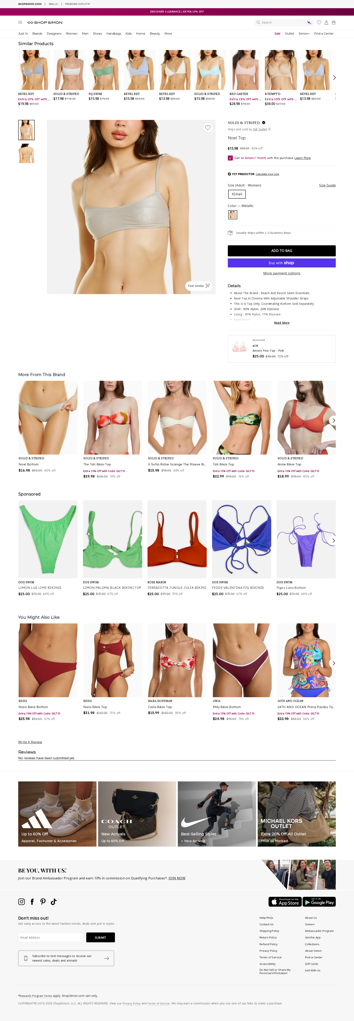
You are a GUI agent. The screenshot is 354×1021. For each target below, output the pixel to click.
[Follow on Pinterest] (43, 904)
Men (85, 33)
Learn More (302, 158)
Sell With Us (313, 970)
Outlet (289, 33)
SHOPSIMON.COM (29, 4)
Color (240, 206)
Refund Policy (269, 944)
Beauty (155, 33)
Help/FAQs (266, 918)
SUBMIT (100, 937)
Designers (54, 33)
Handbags (113, 33)
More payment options (281, 273)
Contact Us (267, 924)
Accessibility (268, 964)
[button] (253, 174)
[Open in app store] (286, 905)
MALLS (53, 4)
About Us (311, 918)
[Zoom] (131, 205)
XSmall (237, 194)
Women (71, 33)
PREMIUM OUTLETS (77, 4)
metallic (233, 215)
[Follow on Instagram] (22, 904)
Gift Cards (311, 964)
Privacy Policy (269, 951)
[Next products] (334, 420)
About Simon (313, 951)
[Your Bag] (334, 23)
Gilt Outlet (260, 129)
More (168, 33)
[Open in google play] (319, 905)
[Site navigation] (20, 23)
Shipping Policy (269, 931)
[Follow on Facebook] (32, 904)
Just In (23, 33)
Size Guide (327, 185)
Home (140, 33)
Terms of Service (271, 957)
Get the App (313, 937)
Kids (129, 33)
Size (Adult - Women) (282, 185)
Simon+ (304, 33)
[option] (131, 207)
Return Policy (268, 937)
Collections (312, 944)
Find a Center (324, 33)
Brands (37, 33)
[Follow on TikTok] (53, 904)
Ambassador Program (319, 931)
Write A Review (30, 742)
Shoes (97, 33)
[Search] (284, 22)
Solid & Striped (244, 123)
